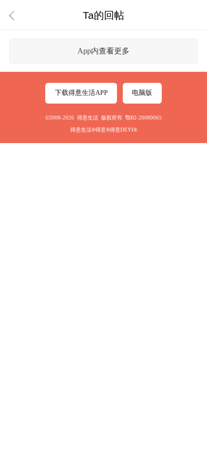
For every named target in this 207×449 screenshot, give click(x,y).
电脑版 (142, 92)
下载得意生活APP (81, 92)
